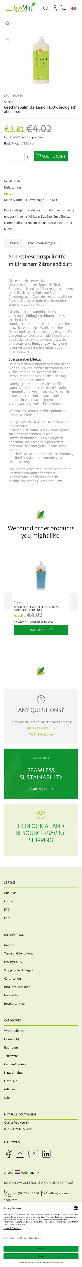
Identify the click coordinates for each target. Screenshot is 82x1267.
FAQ (7, 910)
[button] (73, 9)
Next (74, 601)
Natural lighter (14, 1073)
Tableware (11, 1056)
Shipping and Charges (18, 970)
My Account (55, 8)
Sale (7, 1098)
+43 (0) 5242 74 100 (25, 1193)
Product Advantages (41, 243)
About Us (10, 893)
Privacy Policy (13, 962)
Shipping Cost (35, 137)
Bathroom (11, 1047)
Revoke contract (14, 1004)
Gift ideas (10, 1089)
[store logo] (25, 8)
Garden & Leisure (15, 1064)
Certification (12, 978)
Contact (9, 901)
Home (11, 23)
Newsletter (11, 995)
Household (11, 1039)
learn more (38, 789)
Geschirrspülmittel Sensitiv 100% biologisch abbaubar (36, 609)
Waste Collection (15, 1031)
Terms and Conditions (18, 953)
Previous (8, 601)
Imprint (9, 945)
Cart (7, 918)
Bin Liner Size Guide (17, 987)
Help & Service (38, 728)
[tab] (13, 243)
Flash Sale (10, 1081)
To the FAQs (38, 734)
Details (13, 243)
